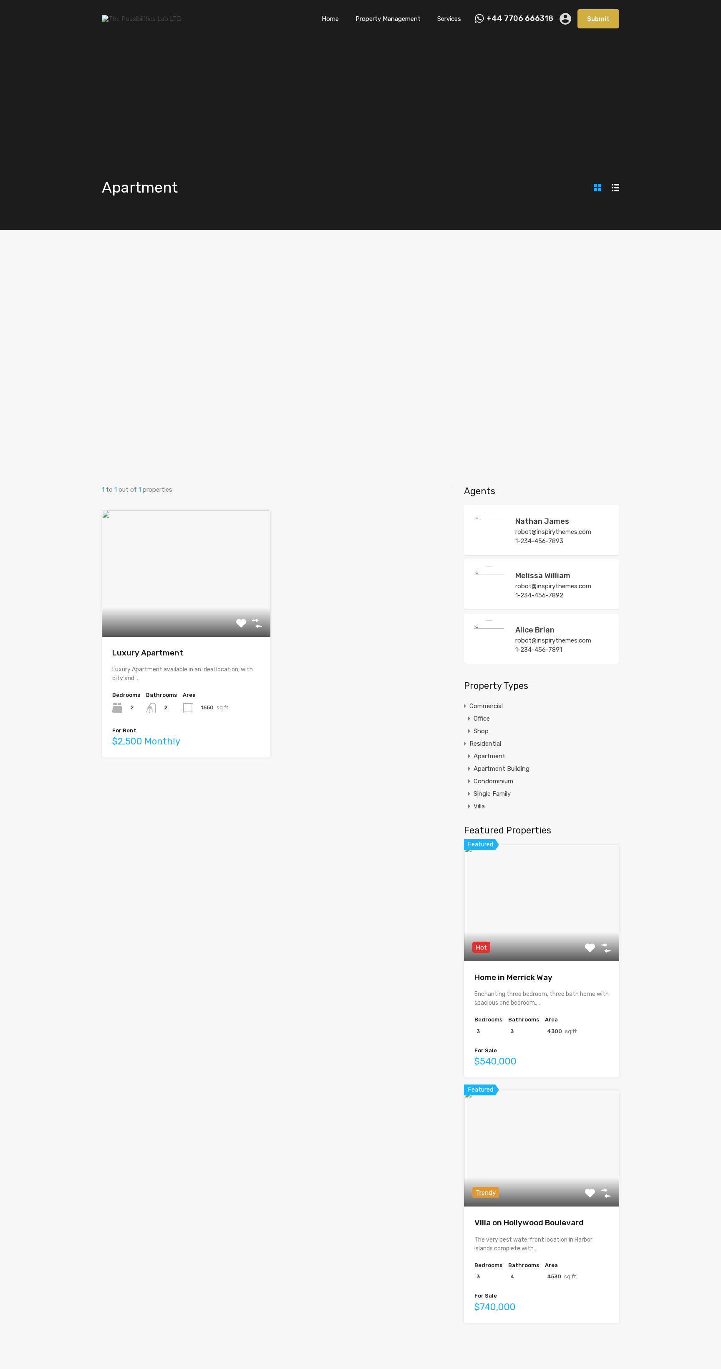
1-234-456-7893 (539, 541)
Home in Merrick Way (513, 977)
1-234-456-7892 (539, 595)
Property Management (388, 19)
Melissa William (542, 575)
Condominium (493, 781)
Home (330, 19)
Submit (598, 19)
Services (449, 19)
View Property (186, 611)
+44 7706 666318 (520, 18)
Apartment (489, 756)
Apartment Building (501, 768)
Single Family (492, 794)
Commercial (486, 706)
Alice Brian (535, 630)
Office (482, 718)
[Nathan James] (489, 545)
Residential (485, 743)
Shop (481, 731)
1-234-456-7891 (538, 649)
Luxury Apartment (147, 653)
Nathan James (542, 521)
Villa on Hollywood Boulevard (529, 1222)
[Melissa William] (489, 599)
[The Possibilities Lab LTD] (142, 19)
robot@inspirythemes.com (553, 532)
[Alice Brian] (489, 653)
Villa (479, 806)
